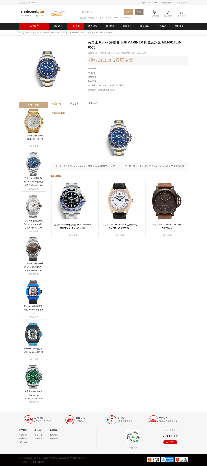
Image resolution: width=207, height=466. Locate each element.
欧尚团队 (92, 26)
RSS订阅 (23, 462)
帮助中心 (92, 103)
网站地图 (32, 462)
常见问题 (144, 26)
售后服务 (183, 2)
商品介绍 (56, 103)
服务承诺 (23, 442)
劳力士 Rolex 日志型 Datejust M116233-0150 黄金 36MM (158, 166)
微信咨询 (170, 442)
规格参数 (74, 103)
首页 (23, 32)
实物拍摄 (109, 26)
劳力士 (83, 18)
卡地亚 (91, 18)
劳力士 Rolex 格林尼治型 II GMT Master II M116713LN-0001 (90, 166)
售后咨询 (54, 435)
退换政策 (54, 438)
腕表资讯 (127, 26)
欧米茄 (127, 18)
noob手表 (118, 18)
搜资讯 (139, 12)
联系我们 (161, 26)
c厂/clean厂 (45, 32)
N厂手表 (100, 18)
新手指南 (38, 438)
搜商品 (129, 12)
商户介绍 (23, 435)
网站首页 (58, 26)
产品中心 (32, 32)
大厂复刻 (75, 26)
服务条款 (167, 2)
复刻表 (109, 18)
